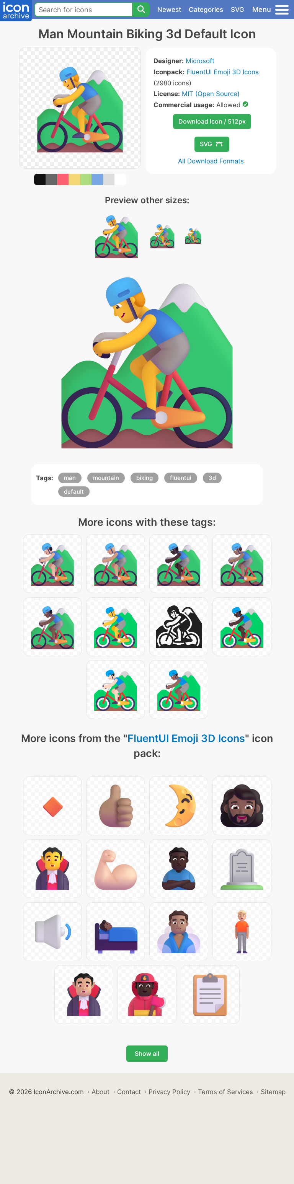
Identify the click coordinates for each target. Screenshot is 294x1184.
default (74, 491)
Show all (147, 1053)
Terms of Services (225, 1092)
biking (144, 477)
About (100, 1092)
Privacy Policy (169, 1092)
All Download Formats (211, 161)
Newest (169, 9)
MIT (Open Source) (211, 94)
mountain (106, 477)
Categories (206, 9)
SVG (237, 9)
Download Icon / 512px (212, 121)
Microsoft (200, 61)
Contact (129, 1092)
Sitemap (273, 1092)
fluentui (180, 477)
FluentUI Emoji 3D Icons (222, 72)
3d (212, 477)
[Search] (141, 9)
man (70, 477)
